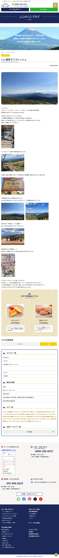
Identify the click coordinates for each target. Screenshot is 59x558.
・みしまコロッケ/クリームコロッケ (9, 513)
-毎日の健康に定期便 (6, 527)
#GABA (23, 412)
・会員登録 (3, 538)
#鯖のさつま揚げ (25, 414)
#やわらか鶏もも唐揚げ (44, 416)
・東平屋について (5, 531)
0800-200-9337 (21, 4)
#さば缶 (52, 419)
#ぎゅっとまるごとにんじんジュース (32, 419)
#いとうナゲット (22, 416)
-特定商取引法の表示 (33, 534)
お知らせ (6, 357)
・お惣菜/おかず (32, 516)
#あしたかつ (24, 421)
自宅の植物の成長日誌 (9, 401)
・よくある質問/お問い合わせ (8, 547)
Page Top (56, 554)
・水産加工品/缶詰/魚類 (6, 518)
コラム (6, 372)
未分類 (6, 376)
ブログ (6, 361)
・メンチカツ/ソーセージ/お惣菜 (8, 516)
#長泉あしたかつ (14, 416)
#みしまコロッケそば (18, 419)
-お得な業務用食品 (32, 511)
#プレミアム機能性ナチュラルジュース (12, 412)
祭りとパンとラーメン (9, 390)
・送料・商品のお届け (6, 545)
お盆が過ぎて (6, 394)
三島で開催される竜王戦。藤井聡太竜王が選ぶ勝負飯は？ (19, 397)
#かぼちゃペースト (34, 414)
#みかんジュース (45, 419)
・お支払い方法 (4, 543)
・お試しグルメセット (6, 520)
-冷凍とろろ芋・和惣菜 (34, 509)
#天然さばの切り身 (41, 412)
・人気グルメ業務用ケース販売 (8, 522)
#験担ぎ (29, 421)
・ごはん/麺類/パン (32, 513)
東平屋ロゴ (6, 5)
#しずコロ (7, 414)
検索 (48, 344)
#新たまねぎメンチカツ (32, 416)
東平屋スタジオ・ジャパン (11, 364)
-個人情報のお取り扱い (34, 536)
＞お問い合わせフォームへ (8, 450)
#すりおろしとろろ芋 (15, 414)
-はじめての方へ (5, 529)
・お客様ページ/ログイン (7, 536)
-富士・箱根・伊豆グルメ (7, 509)
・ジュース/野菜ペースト (6, 511)
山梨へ (4, 387)
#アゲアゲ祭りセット (31, 412)
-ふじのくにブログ (32, 529)
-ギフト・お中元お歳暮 (34, 523)
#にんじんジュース (36, 421)
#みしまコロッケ (17, 421)
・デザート (30, 518)
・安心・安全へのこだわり (7, 534)
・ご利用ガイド (4, 540)
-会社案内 (30, 531)
